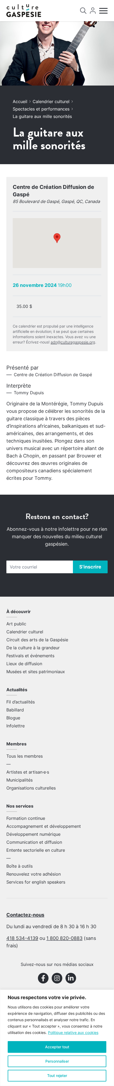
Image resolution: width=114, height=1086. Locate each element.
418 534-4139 (22, 938)
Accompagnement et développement (43, 826)
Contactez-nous (25, 915)
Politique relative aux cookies (73, 1032)
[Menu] (103, 11)
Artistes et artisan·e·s (27, 772)
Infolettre (15, 725)
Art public (16, 623)
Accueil (20, 101)
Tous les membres (24, 756)
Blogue (13, 717)
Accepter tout (57, 1047)
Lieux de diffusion (24, 663)
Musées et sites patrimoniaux (35, 671)
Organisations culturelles (31, 788)
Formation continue (25, 818)
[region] (57, 1038)
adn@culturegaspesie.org (73, 342)
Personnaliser (57, 1061)
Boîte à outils (19, 866)
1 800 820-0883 (64, 938)
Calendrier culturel (51, 101)
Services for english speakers (35, 882)
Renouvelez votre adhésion (33, 874)
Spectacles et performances (41, 109)
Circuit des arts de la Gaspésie (37, 639)
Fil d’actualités (20, 702)
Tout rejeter (57, 1075)
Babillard (15, 709)
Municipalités (19, 780)
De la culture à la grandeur (33, 647)
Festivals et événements (30, 655)
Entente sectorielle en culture (35, 850)
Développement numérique (33, 834)
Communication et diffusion (34, 842)
